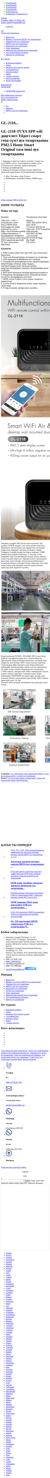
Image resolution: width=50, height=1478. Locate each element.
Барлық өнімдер (29, 1059)
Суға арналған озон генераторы (14, 1051)
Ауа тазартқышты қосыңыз (17, 52)
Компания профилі (13, 63)
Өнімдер (9, 108)
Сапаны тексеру (12, 76)
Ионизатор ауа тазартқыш (16, 46)
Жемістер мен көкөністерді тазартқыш (21, 50)
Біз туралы (5, 59)
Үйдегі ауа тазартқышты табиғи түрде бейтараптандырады (25, 1052)
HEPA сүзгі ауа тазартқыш (17, 44)
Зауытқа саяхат (12, 72)
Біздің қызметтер (13, 78)
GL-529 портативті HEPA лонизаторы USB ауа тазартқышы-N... (24, 924)
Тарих (8, 65)
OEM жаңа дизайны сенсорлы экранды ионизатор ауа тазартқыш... (27, 886)
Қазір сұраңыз (7, 200)
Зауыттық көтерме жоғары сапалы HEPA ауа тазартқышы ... (27, 864)
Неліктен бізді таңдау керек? (17, 67)
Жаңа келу (10, 37)
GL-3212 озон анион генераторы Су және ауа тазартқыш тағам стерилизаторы (23, 779)
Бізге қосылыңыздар (9, 97)
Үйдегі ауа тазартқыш (10, 33)
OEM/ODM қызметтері (15, 91)
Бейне (8, 74)
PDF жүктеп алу (20, 200)
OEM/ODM (5, 87)
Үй (2, 31)
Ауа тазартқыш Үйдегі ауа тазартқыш (23, 1056)
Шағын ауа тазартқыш (15, 55)
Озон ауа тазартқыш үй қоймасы (27, 1055)
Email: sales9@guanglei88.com (13, 22)
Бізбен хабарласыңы (9, 100)
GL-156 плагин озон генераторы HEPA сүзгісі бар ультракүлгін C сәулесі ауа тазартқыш (25, 775)
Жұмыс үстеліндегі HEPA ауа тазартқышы (23, 39)
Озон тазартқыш (12, 48)
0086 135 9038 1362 (14, 1082)
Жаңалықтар (6, 85)
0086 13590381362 (13, 961)
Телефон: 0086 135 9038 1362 (13, 20)
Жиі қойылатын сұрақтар (11, 95)
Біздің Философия (13, 81)
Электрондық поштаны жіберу (13, 1167)
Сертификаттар (12, 70)
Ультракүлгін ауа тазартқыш (17, 41)
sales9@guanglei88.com (15, 969)
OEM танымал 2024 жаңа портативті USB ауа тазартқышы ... (24, 905)
